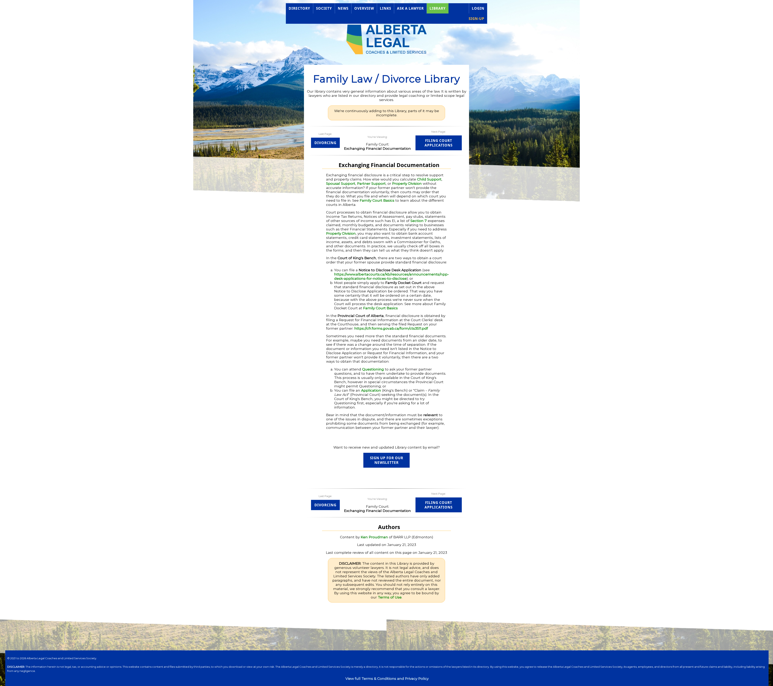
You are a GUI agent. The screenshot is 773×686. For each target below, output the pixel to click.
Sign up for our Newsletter (386, 460)
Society (324, 8)
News (343, 8)
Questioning (373, 369)
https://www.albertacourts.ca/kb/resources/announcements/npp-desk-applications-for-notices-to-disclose (391, 276)
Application (371, 390)
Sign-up (476, 18)
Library (438, 8)
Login (478, 8)
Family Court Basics (377, 200)
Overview (364, 8)
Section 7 (418, 221)
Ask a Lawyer (410, 8)
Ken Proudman (374, 537)
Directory (299, 8)
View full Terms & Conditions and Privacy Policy (387, 678)
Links (385, 8)
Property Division (407, 183)
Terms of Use (390, 597)
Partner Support (371, 183)
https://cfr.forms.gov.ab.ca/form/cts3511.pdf (391, 328)
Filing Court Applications (439, 143)
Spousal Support (340, 183)
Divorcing (325, 142)
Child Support (429, 179)
